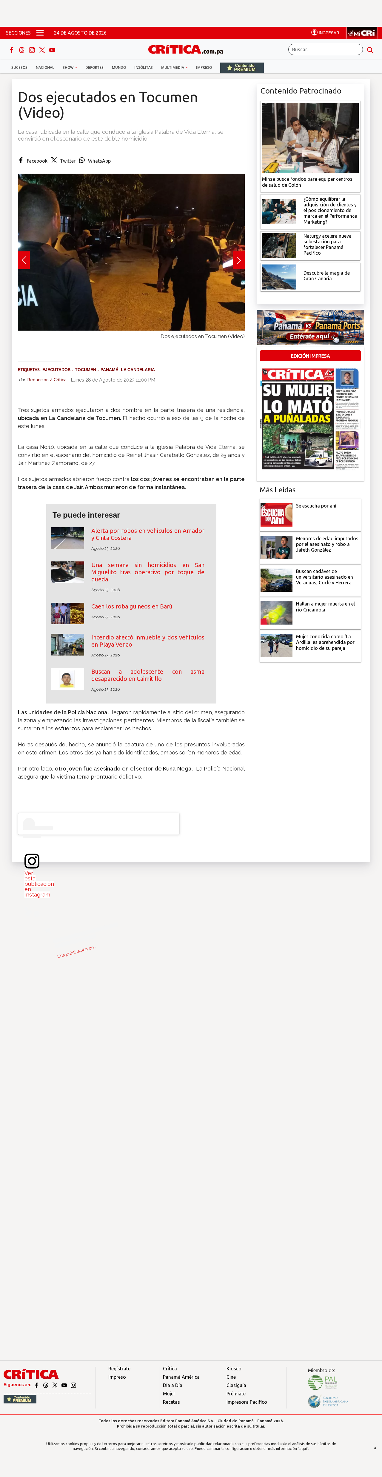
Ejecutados (56, 369)
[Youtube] (52, 49)
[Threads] (22, 49)
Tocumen (85, 369)
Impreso (204, 67)
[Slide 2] (131, 342)
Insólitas (143, 67)
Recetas (171, 1402)
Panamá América (181, 1377)
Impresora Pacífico (247, 1402)
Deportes (94, 67)
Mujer (169, 1393)
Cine (231, 1377)
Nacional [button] (45, 67)
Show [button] (68, 67)
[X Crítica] (43, 49)
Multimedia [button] (173, 67)
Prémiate (236, 1393)
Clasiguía (236, 1385)
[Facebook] (12, 49)
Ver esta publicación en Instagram (39, 884)
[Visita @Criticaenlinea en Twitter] (46, 1384)
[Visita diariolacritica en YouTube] (64, 1384)
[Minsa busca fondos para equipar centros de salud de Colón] (310, 137)
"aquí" (303, 1448)
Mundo (119, 67)
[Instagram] (32, 49)
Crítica (170, 1368)
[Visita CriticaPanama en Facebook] (37, 1384)
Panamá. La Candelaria (128, 369)
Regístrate (119, 1368)
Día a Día (172, 1385)
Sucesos (19, 67)
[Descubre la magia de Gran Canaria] (279, 276)
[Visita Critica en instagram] (73, 1384)
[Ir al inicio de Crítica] (188, 49)
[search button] (370, 49)
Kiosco (234, 1368)
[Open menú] (40, 32)
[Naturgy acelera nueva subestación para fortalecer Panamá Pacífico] (279, 245)
